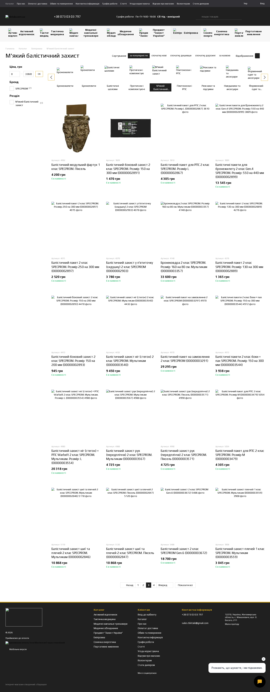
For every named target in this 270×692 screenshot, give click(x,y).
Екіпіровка (191, 32)
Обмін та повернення (61, 3)
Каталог (10, 3)
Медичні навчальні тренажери (90, 32)
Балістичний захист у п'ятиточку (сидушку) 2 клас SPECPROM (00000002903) (129, 267)
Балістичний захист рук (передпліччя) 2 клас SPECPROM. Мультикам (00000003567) (129, 455)
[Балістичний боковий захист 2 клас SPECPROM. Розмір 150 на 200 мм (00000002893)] (76, 320)
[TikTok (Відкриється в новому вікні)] (97, 16)
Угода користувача (140, 3)
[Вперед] (264, 77)
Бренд (14, 82)
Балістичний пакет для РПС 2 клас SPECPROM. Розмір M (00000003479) (239, 455)
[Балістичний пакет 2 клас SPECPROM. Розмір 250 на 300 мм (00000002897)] (76, 226)
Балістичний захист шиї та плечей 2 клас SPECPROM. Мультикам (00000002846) (71, 553)
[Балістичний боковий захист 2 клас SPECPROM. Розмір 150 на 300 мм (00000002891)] (130, 128)
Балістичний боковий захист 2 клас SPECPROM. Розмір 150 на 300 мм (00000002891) (128, 169)
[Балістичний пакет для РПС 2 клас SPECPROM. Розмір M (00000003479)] (240, 414)
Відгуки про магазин (163, 3)
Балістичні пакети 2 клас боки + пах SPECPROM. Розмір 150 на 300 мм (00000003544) (239, 361)
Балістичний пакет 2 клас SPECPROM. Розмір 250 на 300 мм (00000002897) (75, 267)
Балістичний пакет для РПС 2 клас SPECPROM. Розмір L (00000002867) (185, 169)
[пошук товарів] (199, 17)
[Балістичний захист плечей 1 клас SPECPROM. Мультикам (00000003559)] (240, 512)
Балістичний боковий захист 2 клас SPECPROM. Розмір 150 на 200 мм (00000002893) (73, 361)
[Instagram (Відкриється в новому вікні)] (93, 16)
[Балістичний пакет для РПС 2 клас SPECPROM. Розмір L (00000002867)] (185, 128)
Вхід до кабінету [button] (147, 614)
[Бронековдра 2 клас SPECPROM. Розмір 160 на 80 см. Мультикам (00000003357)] (185, 226)
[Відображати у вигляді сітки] (257, 55)
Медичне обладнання (126, 33)
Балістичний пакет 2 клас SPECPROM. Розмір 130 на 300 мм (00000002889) (239, 267)
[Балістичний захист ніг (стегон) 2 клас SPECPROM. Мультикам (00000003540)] (130, 320)
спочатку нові (159, 55)
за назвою (224, 55)
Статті (123, 3)
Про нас (21, 3)
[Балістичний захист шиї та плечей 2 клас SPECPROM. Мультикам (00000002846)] (76, 512)
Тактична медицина (57, 33)
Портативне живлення (253, 33)
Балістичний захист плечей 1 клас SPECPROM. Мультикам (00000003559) (239, 553)
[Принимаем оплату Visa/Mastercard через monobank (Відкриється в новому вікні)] (35, 642)
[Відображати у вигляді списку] (262, 55)
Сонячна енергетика (221, 33)
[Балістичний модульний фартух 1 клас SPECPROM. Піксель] (76, 128)
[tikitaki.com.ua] (24, 617)
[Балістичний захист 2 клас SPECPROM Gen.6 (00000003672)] (185, 512)
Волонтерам (183, 3)
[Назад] (51, 77)
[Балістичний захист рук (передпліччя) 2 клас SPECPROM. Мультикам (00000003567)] (130, 414)
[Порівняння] (247, 16)
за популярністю (139, 55)
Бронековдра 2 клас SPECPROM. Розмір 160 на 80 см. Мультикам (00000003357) (184, 267)
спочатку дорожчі (205, 55)
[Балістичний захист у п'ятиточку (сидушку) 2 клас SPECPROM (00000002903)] (130, 226)
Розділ (14, 96)
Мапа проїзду (232, 624)
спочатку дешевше (181, 55)
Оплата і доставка (37, 3)
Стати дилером (201, 3)
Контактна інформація (87, 3)
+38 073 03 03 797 (67, 16)
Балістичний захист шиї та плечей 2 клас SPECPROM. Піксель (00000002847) (130, 553)
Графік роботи (109, 3)
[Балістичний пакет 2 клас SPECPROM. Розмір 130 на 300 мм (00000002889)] (240, 226)
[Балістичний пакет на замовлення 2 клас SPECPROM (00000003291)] (185, 320)
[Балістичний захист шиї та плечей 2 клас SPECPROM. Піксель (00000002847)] (130, 512)
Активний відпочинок (26, 33)
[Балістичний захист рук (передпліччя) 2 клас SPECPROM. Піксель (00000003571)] (185, 414)
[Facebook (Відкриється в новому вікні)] (101, 16)
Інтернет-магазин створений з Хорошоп (26, 684)
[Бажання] (254, 16)
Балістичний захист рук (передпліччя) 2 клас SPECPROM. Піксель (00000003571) (184, 455)
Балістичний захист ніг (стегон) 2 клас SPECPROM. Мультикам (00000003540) (130, 361)
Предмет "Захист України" (159, 32)
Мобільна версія (18, 649)
